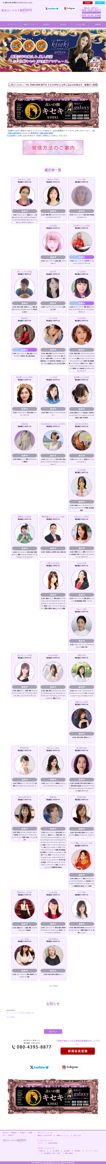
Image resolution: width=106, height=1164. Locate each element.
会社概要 (67, 1151)
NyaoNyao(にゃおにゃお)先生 (53, 424)
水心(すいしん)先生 (24, 655)
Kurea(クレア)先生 (81, 516)
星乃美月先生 (81, 748)
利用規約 (78, 1151)
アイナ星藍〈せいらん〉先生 (82, 843)
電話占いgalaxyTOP (45, 1135)
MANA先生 (81, 797)
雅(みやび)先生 (53, 179)
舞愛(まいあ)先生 (24, 516)
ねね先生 (53, 271)
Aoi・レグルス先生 (24, 271)
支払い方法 (77, 1135)
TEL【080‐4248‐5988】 (45, 133)
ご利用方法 (46, 24)
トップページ (12, 24)
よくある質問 (54, 1151)
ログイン (53, 1031)
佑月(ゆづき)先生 (81, 424)
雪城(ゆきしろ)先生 (24, 892)
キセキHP (10, 135)
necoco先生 (81, 563)
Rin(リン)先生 (81, 609)
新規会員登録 (52, 1143)
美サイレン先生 (53, 748)
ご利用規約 (97, 24)
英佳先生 (24, 318)
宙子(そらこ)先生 (24, 179)
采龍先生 (53, 797)
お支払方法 (63, 24)
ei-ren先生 (53, 892)
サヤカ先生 (53, 318)
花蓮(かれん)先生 (81, 702)
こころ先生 (53, 377)
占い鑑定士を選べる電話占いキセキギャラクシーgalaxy (17, 2)
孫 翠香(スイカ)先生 (81, 377)
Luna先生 (53, 225)
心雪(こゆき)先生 (53, 563)
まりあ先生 (81, 470)
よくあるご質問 (80, 24)
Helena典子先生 (24, 797)
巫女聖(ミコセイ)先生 (24, 377)
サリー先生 (81, 179)
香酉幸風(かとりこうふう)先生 (53, 516)
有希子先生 (81, 655)
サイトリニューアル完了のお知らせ (20, 1013)
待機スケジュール (29, 24)
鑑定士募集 (69, 1153)
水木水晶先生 (53, 939)
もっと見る (53, 986)
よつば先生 (81, 271)
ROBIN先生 (24, 748)
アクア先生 (81, 892)
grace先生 (82, 318)
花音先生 (24, 424)
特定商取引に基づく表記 (52, 1153)
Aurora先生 (53, 655)
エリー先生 (24, 939)
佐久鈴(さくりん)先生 (81, 225)
